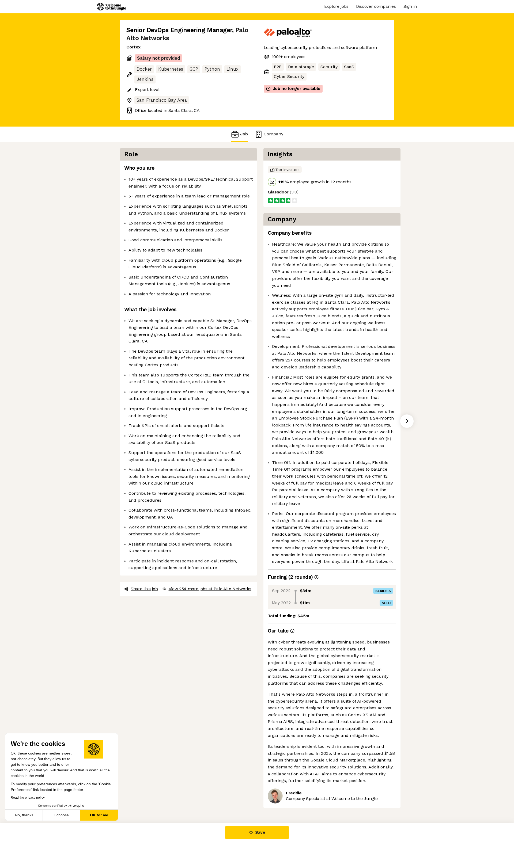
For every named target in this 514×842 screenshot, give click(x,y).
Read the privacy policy (28, 797)
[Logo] (111, 6)
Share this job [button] (144, 588)
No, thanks (24, 815)
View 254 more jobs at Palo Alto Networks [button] (210, 588)
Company (273, 133)
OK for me (99, 815)
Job (244, 133)
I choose (61, 815)
